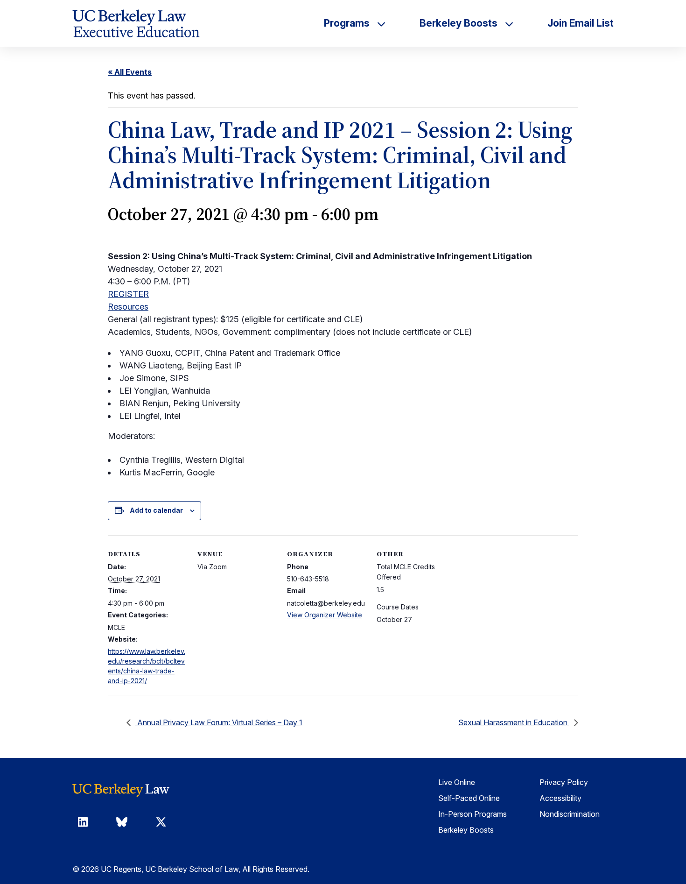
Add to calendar (156, 510)
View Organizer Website (324, 615)
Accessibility (560, 798)
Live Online (456, 782)
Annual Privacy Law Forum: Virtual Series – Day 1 (218, 722)
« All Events (130, 72)
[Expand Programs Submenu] (381, 23)
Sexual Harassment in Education (513, 722)
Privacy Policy (563, 782)
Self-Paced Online (469, 798)
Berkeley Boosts (466, 829)
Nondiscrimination (569, 814)
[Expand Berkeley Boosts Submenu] (509, 23)
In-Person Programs (472, 814)
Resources (128, 306)
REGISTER (128, 294)
